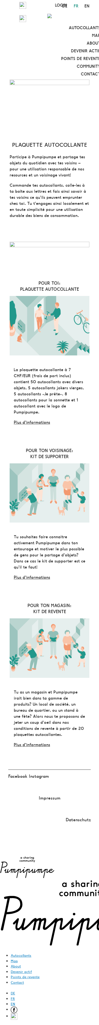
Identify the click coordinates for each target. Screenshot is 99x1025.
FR (76, 6)
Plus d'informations (32, 422)
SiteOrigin (45, 845)
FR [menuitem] (13, 998)
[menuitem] (14, 1009)
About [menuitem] (16, 966)
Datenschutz (78, 819)
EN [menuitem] (13, 1003)
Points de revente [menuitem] (25, 976)
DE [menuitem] (13, 993)
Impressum (50, 798)
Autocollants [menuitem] (21, 955)
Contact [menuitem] (17, 982)
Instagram (39, 776)
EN (86, 6)
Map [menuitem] (14, 960)
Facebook (18, 776)
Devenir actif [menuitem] (21, 971)
